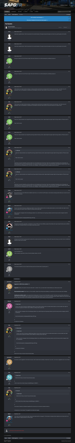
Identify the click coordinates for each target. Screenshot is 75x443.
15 (9, 275)
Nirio (9, 372)
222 (10, 293)
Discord (36, 11)
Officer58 (9, 301)
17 (9, 260)
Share (60, 27)
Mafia (9, 221)
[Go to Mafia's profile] (9, 226)
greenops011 (9, 281)
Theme (5, 441)
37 (9, 312)
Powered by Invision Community (66, 441)
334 (10, 201)
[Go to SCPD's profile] (9, 61)
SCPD (9, 56)
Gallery (20, 11)
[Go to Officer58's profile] (9, 306)
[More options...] (69, 31)
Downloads (14, 11)
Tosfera (9, 190)
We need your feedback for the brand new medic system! (37, 20)
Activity (25, 11)
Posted (18, 31)
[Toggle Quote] (15, 150)
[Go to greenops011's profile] (9, 286)
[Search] (70, 12)
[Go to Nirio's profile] (9, 377)
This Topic (66, 11)
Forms (32, 11)
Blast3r (9, 205)
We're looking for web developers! (37, 17)
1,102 (10, 98)
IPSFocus (9, 440)
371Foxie (9, 264)
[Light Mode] (70, 5)
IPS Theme (5, 440)
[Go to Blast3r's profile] (9, 210)
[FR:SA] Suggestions (18, 27)
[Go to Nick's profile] (9, 91)
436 (10, 67)
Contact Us (9, 441)
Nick (9, 86)
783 (9, 217)
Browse (7, 11)
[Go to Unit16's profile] (9, 254)
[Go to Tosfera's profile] (9, 195)
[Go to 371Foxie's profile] (9, 269)
